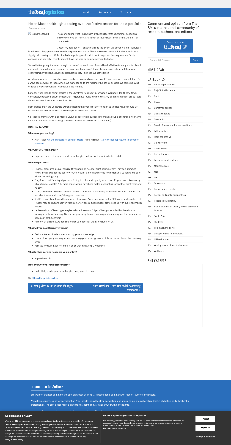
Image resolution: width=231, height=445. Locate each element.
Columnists (160, 119)
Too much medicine (164, 227)
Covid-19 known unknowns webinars (173, 125)
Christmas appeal (163, 107)
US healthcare (161, 239)
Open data (159, 183)
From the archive (162, 137)
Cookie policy (17, 440)
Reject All (205, 427)
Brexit (157, 96)
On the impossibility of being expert (65, 139)
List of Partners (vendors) (114, 428)
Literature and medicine (166, 160)
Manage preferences (205, 436)
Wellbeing (159, 251)
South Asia (159, 216)
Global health (161, 142)
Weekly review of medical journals (171, 245)
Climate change (162, 113)
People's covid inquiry (165, 200)
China (157, 102)
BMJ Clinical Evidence (164, 90)
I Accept (205, 419)
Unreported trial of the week (168, 233)
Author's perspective (164, 84)
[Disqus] (85, 335)
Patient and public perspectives (170, 195)
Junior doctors (52, 278)
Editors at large (38, 278)
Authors (103, 12)
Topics (125, 12)
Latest (85, 12)
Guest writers (161, 148)
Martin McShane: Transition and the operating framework (117, 288)
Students (158, 222)
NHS (156, 177)
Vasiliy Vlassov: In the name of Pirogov (53, 286)
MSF (156, 171)
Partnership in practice (165, 189)
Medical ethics (161, 166)
